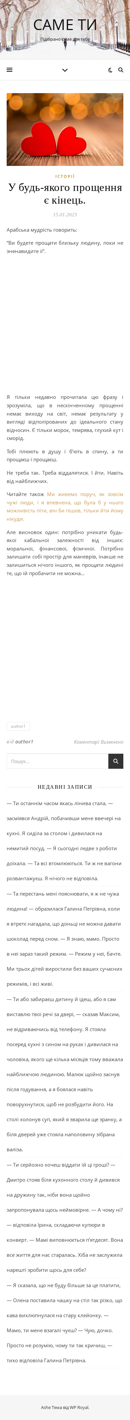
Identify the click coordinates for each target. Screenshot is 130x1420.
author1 (18, 726)
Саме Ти (65, 24)
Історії (65, 176)
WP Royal (79, 1407)
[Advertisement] (65, 325)
